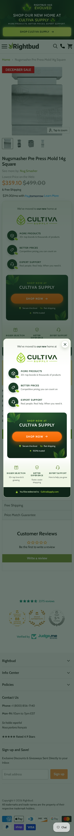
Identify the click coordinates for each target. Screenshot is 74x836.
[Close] (65, 344)
